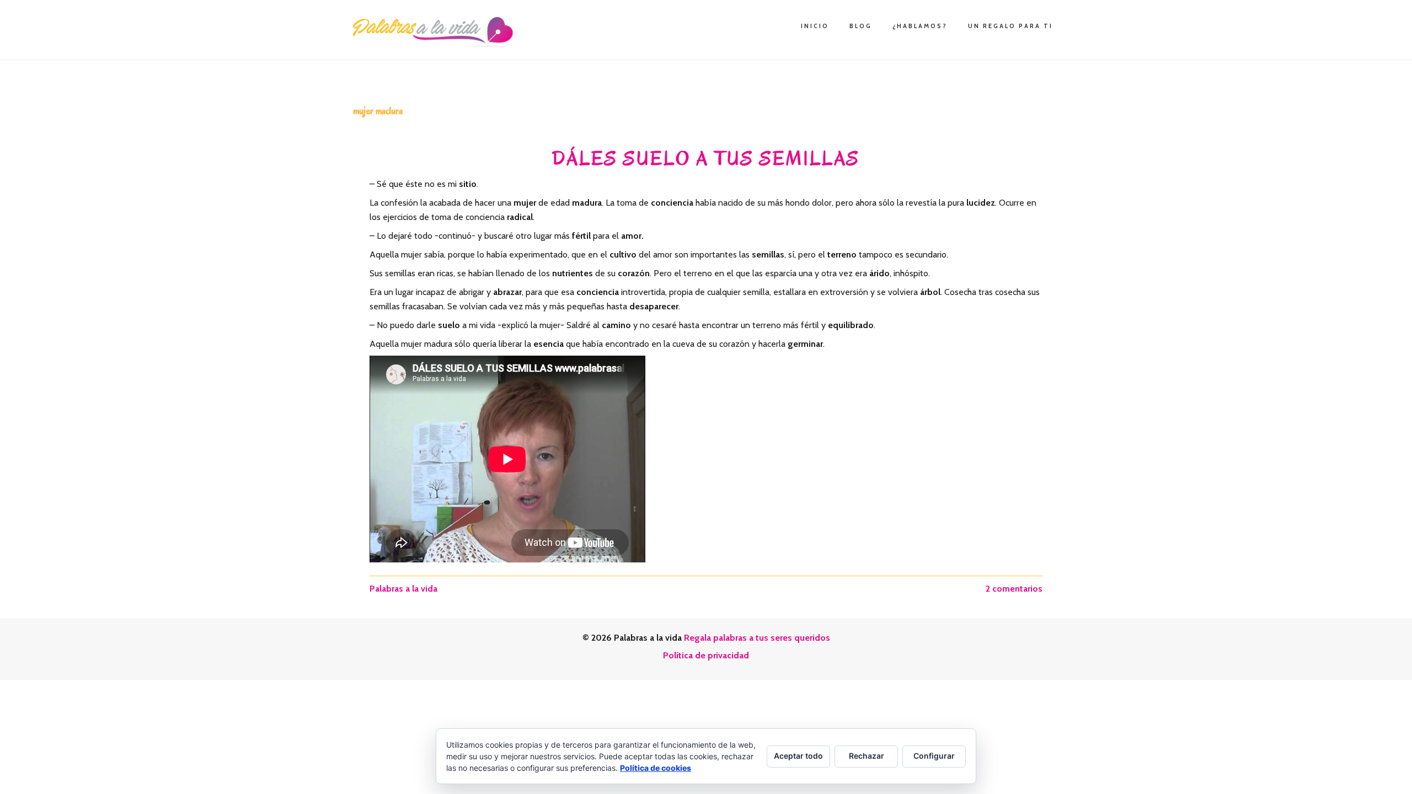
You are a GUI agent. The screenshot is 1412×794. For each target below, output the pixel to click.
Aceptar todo (798, 755)
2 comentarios (1014, 588)
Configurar (934, 755)
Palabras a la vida (403, 588)
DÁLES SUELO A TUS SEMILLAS (706, 158)
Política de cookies (655, 767)
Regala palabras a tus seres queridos (757, 637)
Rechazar (866, 755)
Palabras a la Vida (435, 32)
